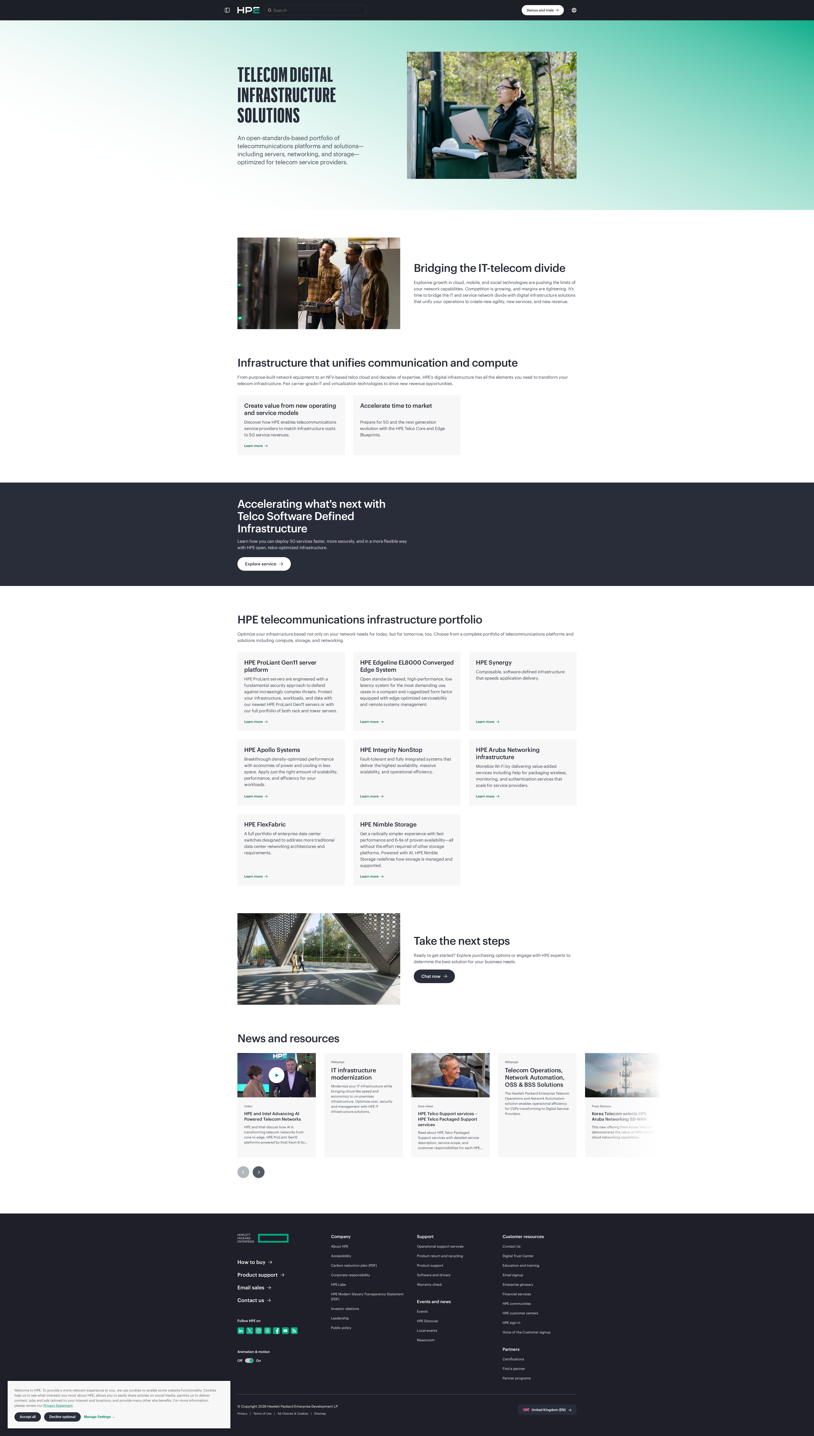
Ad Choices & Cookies (292, 1413)
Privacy (242, 1413)
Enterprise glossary (518, 1284)
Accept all (28, 1417)
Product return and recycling (440, 1256)
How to (251, 1262)
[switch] (246, 1360)
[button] (227, 10)
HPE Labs (338, 1284)
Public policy (341, 1328)
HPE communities (517, 1303)
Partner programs (517, 1378)
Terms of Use (262, 1413)
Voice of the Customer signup (527, 1332)
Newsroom (426, 1340)
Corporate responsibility (350, 1275)
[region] (407, 534)
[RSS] (294, 1330)
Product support (430, 1265)
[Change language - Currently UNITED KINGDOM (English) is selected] (574, 10)
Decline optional (62, 1417)
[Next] (259, 1172)
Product (257, 1275)
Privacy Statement (58, 1405)
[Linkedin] (240, 1330)
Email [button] (250, 1287)
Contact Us (512, 1246)
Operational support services (440, 1246)
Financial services (517, 1294)
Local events (427, 1330)
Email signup (513, 1275)
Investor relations (345, 1309)
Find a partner (514, 1368)
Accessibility (341, 1256)
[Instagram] (258, 1330)
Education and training (521, 1265)
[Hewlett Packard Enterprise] (248, 10)
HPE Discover (427, 1321)
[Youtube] (285, 1330)
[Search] (269, 10)
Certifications (513, 1359)
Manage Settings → (99, 1417)
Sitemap (320, 1413)
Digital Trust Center (518, 1256)
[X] (249, 1330)
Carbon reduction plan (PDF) (354, 1265)
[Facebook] (276, 1330)
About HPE (339, 1246)
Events (422, 1311)
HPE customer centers (520, 1313)
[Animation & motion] (249, 1360)
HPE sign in (511, 1323)
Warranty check (429, 1284)
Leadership (340, 1318)
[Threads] (267, 1330)
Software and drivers (433, 1275)
